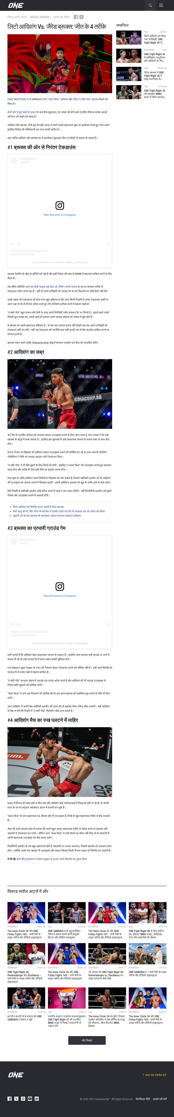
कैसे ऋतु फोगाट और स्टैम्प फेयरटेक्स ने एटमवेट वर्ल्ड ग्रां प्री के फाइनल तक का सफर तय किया (59, 511)
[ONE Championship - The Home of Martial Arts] (15, 5)
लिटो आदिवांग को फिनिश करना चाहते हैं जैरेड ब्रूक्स (38, 507)
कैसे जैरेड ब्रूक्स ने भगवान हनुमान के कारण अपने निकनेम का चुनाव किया (52, 859)
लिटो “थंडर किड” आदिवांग (55, 99)
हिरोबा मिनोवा (13, 452)
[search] (150, 5)
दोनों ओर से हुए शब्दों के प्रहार (21, 112)
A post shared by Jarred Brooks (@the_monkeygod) (60, 262)
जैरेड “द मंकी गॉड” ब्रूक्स (85, 99)
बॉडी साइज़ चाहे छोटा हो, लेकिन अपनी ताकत (55, 286)
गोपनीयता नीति (143, 1099)
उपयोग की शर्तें (160, 1099)
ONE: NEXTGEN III (18, 99)
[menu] (161, 5)
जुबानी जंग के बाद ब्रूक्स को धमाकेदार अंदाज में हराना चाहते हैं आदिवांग (47, 515)
